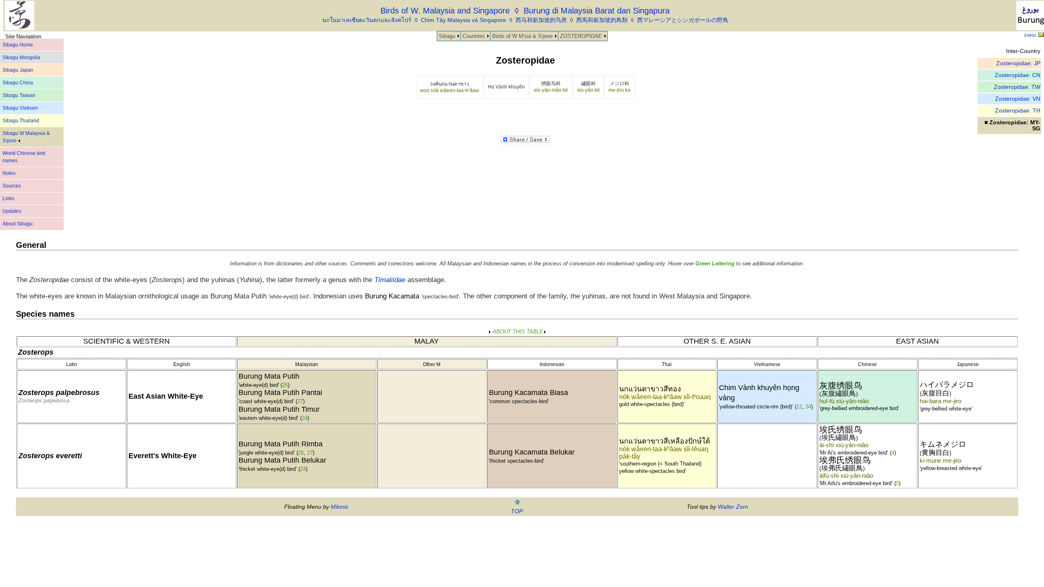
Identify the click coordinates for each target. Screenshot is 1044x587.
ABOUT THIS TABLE (517, 332)
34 (808, 407)
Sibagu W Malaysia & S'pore (26, 136)
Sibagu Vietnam (20, 108)
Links (8, 198)
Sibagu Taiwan (18, 95)
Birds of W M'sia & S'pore (522, 36)
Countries (473, 36)
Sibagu (447, 36)
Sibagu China (17, 83)
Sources (11, 186)
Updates (11, 211)
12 (799, 407)
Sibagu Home (17, 45)
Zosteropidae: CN (1017, 75)
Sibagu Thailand (20, 121)
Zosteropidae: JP (1018, 63)
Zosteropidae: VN (1017, 99)
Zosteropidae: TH (1017, 111)
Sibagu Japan (17, 70)
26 (285, 385)
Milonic (340, 506)
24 (304, 418)
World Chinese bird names (23, 156)
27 (300, 401)
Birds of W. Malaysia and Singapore (445, 10)
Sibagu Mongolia (21, 57)
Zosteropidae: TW (1017, 87)
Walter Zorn (733, 506)
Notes (8, 173)
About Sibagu (17, 224)
